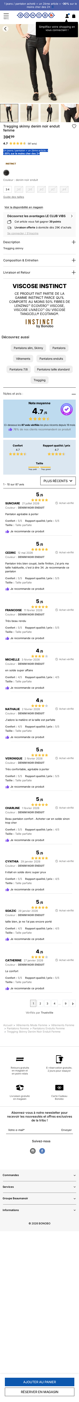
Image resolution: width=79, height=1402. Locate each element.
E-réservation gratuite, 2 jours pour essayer (59, 1069)
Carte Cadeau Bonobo (59, 1097)
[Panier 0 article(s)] (73, 17)
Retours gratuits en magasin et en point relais (20, 1070)
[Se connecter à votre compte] (67, 16)
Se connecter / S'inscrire (22, 233)
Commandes (11, 1175)
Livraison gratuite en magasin (20, 1097)
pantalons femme (18, 1028)
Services (8, 1186)
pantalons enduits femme (49, 1028)
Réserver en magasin (39, 1392)
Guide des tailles (13, 196)
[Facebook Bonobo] (42, 1151)
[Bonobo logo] (36, 16)
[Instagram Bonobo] (33, 1151)
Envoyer (66, 1130)
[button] (28, 348)
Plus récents (56, 481)
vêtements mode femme (31, 1025)
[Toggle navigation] (6, 16)
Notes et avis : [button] (13, 394)
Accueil (7, 1025)
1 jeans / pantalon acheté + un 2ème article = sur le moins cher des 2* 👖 (40, 5)
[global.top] (75, 1185)
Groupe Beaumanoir (15, 1198)
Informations (11, 1210)
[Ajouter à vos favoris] (74, 126)
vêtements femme (62, 1025)
